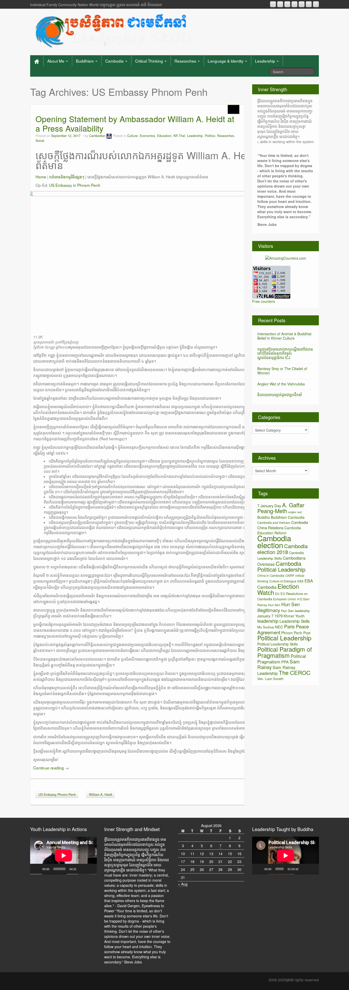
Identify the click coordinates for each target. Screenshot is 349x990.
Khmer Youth (294, 615)
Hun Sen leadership (295, 610)
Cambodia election (274, 541)
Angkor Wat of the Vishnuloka (281, 383)
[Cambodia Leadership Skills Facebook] (302, 4)
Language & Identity (226, 61)
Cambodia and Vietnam (273, 522)
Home (41, 176)
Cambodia (115, 61)
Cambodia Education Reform (279, 530)
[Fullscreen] (90, 868)
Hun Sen (274, 605)
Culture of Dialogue (282, 581)
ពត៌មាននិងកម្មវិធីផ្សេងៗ (66, 176)
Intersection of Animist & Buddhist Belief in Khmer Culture (284, 336)
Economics (147, 135)
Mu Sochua (265, 627)
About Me (56, 61)
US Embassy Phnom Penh (57, 794)
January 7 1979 (270, 615)
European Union (284, 599)
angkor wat (295, 512)
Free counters (263, 301)
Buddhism (85, 61)
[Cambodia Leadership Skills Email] (280, 4)
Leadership (265, 61)
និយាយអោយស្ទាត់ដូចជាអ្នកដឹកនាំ (279, 394)
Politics (210, 135)
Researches (186, 61)
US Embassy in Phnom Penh (74, 185)
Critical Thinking (149, 61)
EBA (300, 581)
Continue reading (51, 767)
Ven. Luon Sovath (270, 678)
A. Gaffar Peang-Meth (280, 508)
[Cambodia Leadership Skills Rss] (273, 4)
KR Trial (179, 135)
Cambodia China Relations (282, 525)
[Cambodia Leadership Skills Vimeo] (309, 4)
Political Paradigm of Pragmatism (284, 652)
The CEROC (294, 672)
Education (164, 135)
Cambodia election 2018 (282, 549)
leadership (267, 621)
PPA (285, 661)
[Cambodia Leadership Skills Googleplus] (294, 4)
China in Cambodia (270, 575)
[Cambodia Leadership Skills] (112, 30)
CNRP (289, 575)
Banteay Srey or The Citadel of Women (282, 370)
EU (277, 593)
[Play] (36, 868)
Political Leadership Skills (277, 644)
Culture (132, 135)
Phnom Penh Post (295, 632)
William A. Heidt (100, 794)
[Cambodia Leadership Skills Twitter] (316, 4)
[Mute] (82, 868)
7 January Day (269, 505)
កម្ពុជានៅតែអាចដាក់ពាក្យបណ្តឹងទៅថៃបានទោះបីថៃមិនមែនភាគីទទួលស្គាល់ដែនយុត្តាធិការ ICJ (285, 353)
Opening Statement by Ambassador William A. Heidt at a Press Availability (135, 123)
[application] (63, 855)
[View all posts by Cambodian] (109, 135)
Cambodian (97, 135)
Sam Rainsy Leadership (276, 670)
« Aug (183, 884)
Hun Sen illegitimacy (278, 607)
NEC (279, 626)
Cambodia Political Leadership (281, 566)
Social (40, 140)
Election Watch (278, 589)
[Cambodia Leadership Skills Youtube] (287, 4)
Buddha (263, 517)
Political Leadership (284, 637)
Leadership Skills (295, 621)
